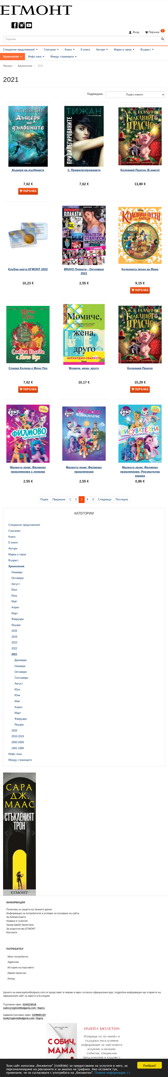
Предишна (58, 499)
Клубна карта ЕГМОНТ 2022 (28, 269)
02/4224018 (29, 1004)
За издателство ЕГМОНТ (20, 928)
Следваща (104, 499)
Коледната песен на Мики (139, 269)
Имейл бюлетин (17, 973)
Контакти (11, 932)
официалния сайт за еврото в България (26, 995)
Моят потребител (18, 956)
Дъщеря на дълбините (28, 170)
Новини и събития (17, 921)
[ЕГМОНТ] (36, 9)
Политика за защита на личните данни (29, 909)
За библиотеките (16, 917)
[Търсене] (162, 39)
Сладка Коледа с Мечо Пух (28, 368)
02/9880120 (39, 1015)
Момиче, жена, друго (84, 368)
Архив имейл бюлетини (20, 924)
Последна (122, 499)
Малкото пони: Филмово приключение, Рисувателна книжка (140, 471)
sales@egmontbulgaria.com (19, 1008)
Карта (41, 1008)
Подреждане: (95, 93)
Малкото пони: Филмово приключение (84, 469)
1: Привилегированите (84, 170)
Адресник (13, 962)
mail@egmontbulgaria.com (18, 1018)
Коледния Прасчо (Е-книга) (140, 170)
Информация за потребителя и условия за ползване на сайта (42, 913)
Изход (11, 978)
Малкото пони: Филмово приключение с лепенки (28, 469)
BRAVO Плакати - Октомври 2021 (84, 271)
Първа (44, 499)
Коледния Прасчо (140, 368)
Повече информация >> (113, 1072)
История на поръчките (21, 967)
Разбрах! (149, 1065)
